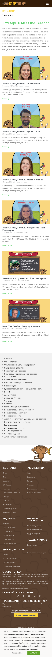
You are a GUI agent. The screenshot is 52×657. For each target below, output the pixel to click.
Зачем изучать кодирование (16, 436)
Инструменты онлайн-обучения (17, 421)
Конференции (10, 385)
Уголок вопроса (10, 424)
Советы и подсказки (12, 433)
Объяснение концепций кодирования (19, 364)
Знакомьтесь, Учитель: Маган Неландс (22, 179)
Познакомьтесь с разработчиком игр (19, 409)
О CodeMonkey (10, 361)
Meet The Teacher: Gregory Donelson (21, 326)
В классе (8, 403)
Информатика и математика (15, 379)
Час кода (8, 400)
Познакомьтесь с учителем (15, 412)
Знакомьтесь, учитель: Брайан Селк (21, 131)
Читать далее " (7, 99)
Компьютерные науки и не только (18, 382)
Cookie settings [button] (17, 652)
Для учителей (10, 394)
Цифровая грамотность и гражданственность (23, 388)
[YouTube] (29, 596)
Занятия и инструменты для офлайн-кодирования (25, 418)
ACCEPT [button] (33, 653)
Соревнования (10, 376)
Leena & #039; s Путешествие (16, 406)
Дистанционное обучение (14, 428)
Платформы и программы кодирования (20, 373)
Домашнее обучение (12, 397)
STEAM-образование (13, 430)
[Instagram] (40, 596)
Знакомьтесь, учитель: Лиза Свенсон (21, 83)
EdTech (7, 391)
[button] (47, 3)
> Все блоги (7, 15)
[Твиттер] (18, 596)
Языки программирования (15, 370)
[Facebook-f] (23, 596)
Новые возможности (12, 415)
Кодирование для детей (14, 367)
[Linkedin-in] (34, 596)
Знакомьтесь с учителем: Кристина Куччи (24, 278)
